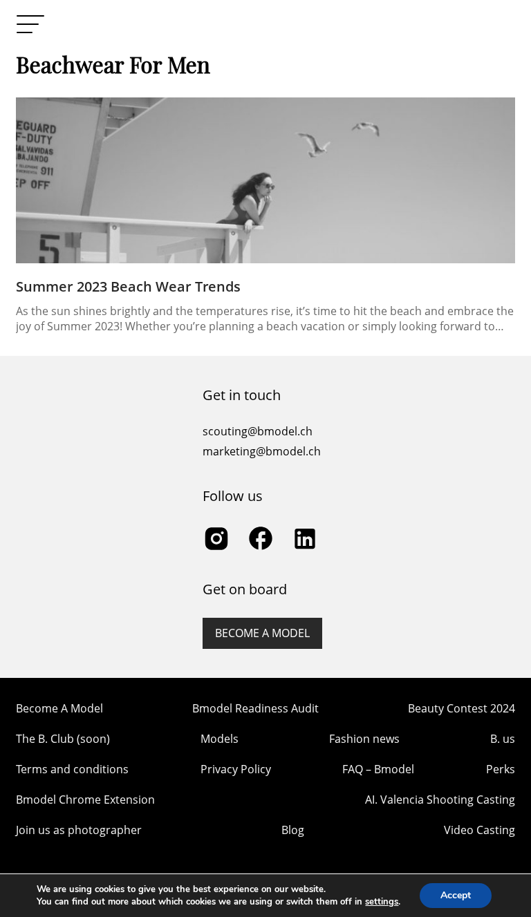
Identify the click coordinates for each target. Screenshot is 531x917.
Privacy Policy (236, 769)
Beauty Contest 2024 (461, 708)
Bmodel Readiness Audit (255, 708)
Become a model (262, 633)
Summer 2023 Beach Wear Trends (128, 286)
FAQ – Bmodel (378, 769)
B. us (502, 738)
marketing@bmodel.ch (262, 451)
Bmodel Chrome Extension (85, 799)
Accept (455, 895)
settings (381, 902)
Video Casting (479, 830)
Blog (292, 830)
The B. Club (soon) (63, 738)
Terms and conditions (72, 769)
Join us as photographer (79, 830)
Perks (500, 769)
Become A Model (59, 708)
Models (220, 738)
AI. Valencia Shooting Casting (440, 799)
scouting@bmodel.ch (258, 431)
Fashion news (364, 738)
